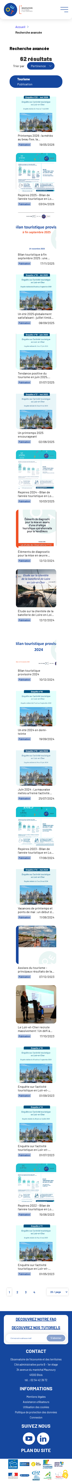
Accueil (20, 27)
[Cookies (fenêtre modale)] (65, 1474)
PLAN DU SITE (36, 1450)
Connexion (36, 1417)
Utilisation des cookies (36, 1407)
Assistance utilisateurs (36, 1402)
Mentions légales (36, 1396)
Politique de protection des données (36, 1412)
